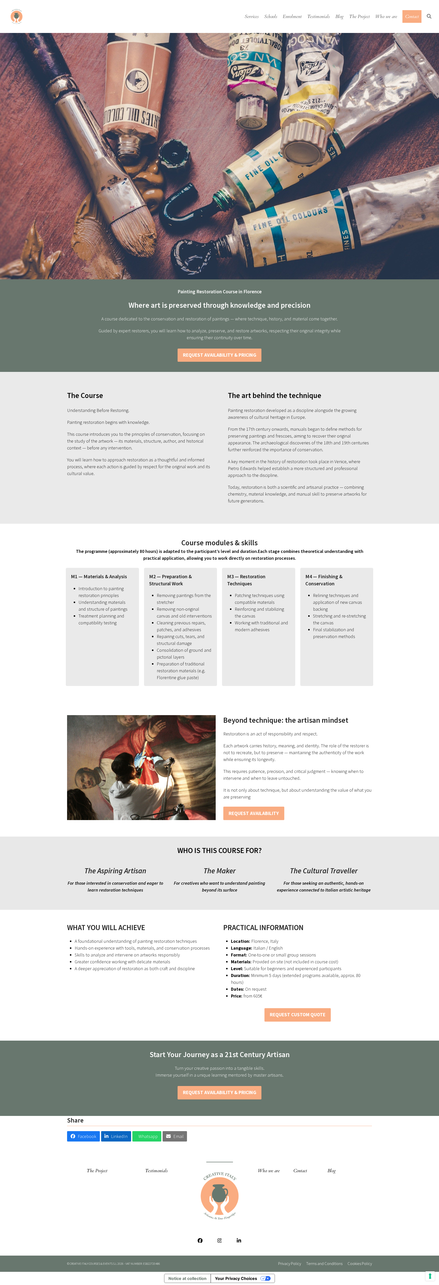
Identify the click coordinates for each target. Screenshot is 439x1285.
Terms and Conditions (324, 1263)
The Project (97, 1171)
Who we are (269, 1171)
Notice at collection (187, 1278)
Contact (300, 1171)
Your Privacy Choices (236, 1278)
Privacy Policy (289, 1263)
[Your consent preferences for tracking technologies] (430, 1276)
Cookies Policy (360, 1263)
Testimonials (156, 1171)
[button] (429, 16)
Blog (331, 1171)
